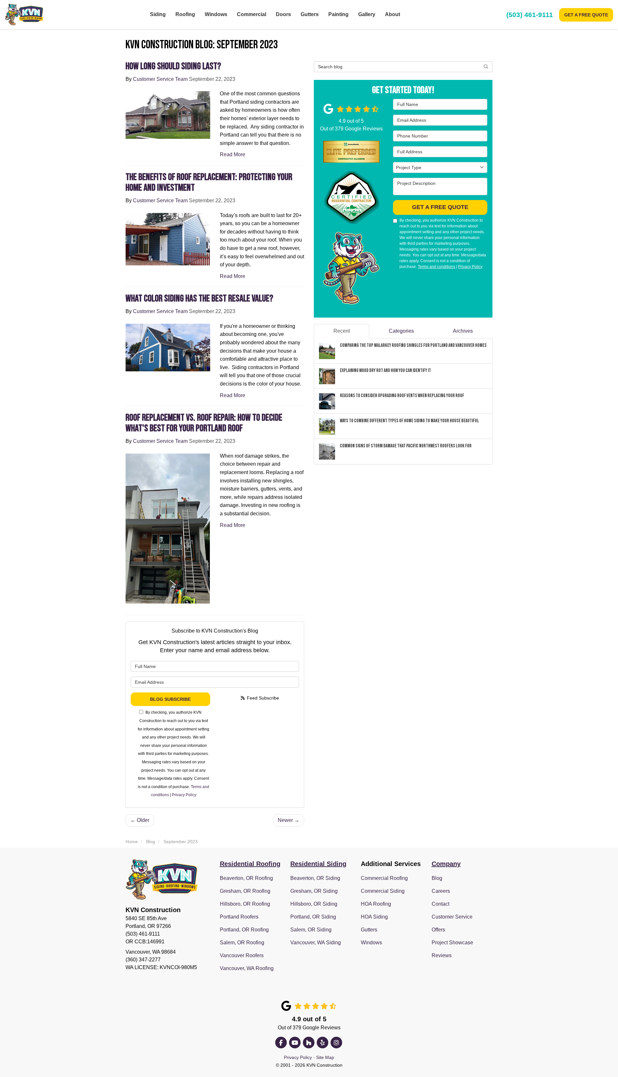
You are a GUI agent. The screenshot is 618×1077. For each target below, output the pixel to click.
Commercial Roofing (384, 878)
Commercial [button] (251, 14)
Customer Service (452, 917)
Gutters (369, 929)
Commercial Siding (383, 891)
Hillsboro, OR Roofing (245, 904)
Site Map (325, 1057)
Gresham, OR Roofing (245, 891)
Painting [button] (338, 14)
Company (446, 863)
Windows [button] (216, 14)
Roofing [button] (185, 14)
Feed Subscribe (262, 698)
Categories (401, 331)
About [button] (392, 14)
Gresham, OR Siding (314, 891)
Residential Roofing (250, 863)
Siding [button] (158, 14)
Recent (341, 331)
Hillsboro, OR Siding (313, 904)
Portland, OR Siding (313, 917)
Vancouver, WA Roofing (247, 968)
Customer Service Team (160, 79)
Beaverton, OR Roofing (246, 878)
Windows (371, 942)
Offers (438, 929)
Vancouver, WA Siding (315, 942)
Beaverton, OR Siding (315, 878)
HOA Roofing (376, 904)
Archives (463, 331)
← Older (139, 820)
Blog (437, 878)
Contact (440, 904)
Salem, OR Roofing (242, 942)
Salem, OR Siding (311, 929)
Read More (232, 154)
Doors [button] (283, 14)
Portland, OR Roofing (244, 929)
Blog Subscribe (170, 699)
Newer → (288, 820)
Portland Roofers (239, 917)
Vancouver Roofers (242, 955)
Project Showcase (452, 942)
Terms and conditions (436, 266)
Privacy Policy (184, 795)
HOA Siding (374, 917)
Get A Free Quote (586, 14)
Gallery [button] (366, 14)
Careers (441, 891)
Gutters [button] (310, 14)
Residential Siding (318, 863)
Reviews (442, 955)
